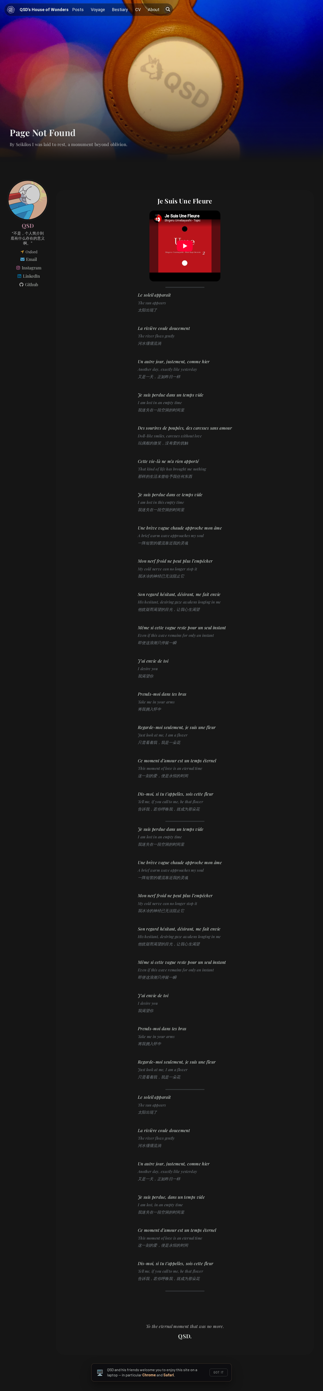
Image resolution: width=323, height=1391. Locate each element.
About (153, 9)
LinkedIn (31, 276)
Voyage (98, 9)
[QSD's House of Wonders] (10, 9)
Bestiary (120, 9)
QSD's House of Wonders (44, 10)
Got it (218, 1372)
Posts (78, 9)
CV (138, 9)
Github (31, 284)
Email (31, 259)
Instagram (31, 268)
